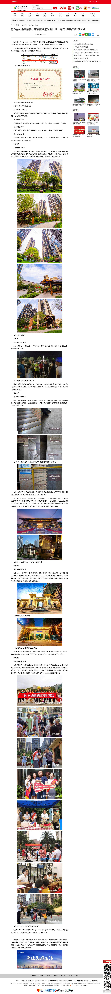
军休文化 (92, 13)
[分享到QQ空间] (80, 34)
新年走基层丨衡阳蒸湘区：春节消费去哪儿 (79, 135)
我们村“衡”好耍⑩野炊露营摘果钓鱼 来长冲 (79, 92)
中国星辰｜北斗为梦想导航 (81, 47)
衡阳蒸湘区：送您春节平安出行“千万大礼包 (93, 123)
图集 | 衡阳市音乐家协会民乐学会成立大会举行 (93, 92)
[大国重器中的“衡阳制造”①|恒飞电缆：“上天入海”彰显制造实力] (79, 74)
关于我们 (41, 975)
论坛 (15, 16)
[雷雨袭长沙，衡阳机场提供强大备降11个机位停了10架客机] (93, 99)
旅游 (67, 16)
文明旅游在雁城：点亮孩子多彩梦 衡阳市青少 (93, 80)
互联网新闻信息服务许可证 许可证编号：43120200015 (34, 980)
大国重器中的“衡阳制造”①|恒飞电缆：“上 (79, 80)
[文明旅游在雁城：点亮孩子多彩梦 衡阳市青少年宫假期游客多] (93, 74)
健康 (37, 13)
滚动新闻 (14, 20)
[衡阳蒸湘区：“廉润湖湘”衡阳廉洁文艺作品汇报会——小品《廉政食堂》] (79, 117)
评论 (60, 16)
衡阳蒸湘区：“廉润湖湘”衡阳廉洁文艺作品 (79, 123)
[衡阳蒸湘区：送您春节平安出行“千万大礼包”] (93, 117)
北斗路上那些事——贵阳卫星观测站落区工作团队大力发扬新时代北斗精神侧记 (87, 55)
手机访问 (56, 975)
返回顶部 (107, 991)
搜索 (82, 13)
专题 (67, 13)
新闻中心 (24, 25)
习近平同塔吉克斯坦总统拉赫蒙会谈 (83, 44)
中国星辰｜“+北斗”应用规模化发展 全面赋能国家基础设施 (87, 52)
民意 (30, 13)
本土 (29, 25)
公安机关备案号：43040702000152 (79, 985)
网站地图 (97, 1)
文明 (45, 16)
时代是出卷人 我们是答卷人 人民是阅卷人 (93, 135)
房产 (52, 13)
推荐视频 (75, 110)
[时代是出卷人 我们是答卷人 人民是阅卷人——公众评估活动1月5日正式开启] (93, 130)
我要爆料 (78, 975)
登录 (90, 1)
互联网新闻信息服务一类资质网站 (20, 10)
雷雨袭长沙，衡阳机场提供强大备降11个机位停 (93, 105)
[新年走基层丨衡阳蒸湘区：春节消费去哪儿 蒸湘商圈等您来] (79, 130)
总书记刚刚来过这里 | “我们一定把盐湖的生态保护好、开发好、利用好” (87, 61)
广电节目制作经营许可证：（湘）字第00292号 (87, 980)
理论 (22, 13)
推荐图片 (75, 67)
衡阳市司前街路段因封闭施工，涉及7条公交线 (79, 105)
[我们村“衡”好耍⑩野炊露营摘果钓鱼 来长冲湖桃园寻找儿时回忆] (79, 87)
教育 (60, 13)
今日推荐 (75, 40)
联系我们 (49, 975)
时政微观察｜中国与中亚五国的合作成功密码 (86, 49)
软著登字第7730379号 (53, 980)
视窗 (37, 16)
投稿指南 (70, 975)
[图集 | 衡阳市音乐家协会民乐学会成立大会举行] (93, 87)
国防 (82, 16)
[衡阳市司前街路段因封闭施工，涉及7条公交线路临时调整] (79, 99)
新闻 (15, 13)
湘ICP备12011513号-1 (71, 980)
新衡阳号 (92, 16)
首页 (19, 25)
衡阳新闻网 (14, 1)
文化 (52, 16)
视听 (22, 16)
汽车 (75, 13)
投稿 (93, 1)
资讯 (33, 25)
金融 (45, 13)
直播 (75, 16)
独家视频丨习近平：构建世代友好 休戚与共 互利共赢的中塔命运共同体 (46, 20)
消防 (30, 16)
